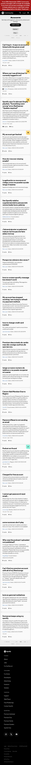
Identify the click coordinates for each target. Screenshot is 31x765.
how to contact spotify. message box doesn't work (15, 278)
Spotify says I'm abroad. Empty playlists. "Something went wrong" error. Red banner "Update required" (15, 105)
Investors (6, 684)
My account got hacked (12, 134)
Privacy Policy (6, 748)
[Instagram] (6, 734)
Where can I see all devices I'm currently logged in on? (14, 74)
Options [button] (15, 29)
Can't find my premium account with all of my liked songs (15, 569)
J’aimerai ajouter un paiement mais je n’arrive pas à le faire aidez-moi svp (14, 231)
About (6, 659)
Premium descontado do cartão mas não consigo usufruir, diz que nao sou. (15, 344)
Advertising (7, 681)
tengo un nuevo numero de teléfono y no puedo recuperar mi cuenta (15, 370)
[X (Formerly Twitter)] (11, 734)
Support (6, 696)
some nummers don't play (13, 522)
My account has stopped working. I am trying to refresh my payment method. (14, 299)
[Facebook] (17, 734)
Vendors (6, 688)
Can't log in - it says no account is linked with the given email (15, 46)
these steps (6, 9)
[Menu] (28, 13)
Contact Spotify (8, 706)
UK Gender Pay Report (8, 761)
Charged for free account (12, 474)
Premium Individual (9, 714)
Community (9, 13)
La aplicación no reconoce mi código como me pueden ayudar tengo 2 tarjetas (15, 182)
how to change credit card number (13, 324)
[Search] (20, 13)
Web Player (7, 699)
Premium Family (8, 721)
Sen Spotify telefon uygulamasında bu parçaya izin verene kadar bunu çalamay (15, 202)
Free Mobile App (9, 703)
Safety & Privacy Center (12, 746)
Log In (24, 13)
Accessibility (6, 754)
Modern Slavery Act (8, 756)
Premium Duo (8, 717)
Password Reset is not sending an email (14, 421)
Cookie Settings (7, 751)
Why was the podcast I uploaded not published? (15, 541)
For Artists (7, 674)
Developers (7, 677)
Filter (15, 33)
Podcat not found (9, 448)
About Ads (14, 751)
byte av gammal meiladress (13, 595)
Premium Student (9, 724)
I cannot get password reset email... (13, 495)
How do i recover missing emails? (12, 160)
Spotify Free (7, 728)
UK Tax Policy (6, 759)
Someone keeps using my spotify (13, 617)
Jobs (5, 663)
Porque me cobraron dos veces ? (15, 260)
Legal (5, 746)
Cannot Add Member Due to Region (14, 393)
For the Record (8, 666)
